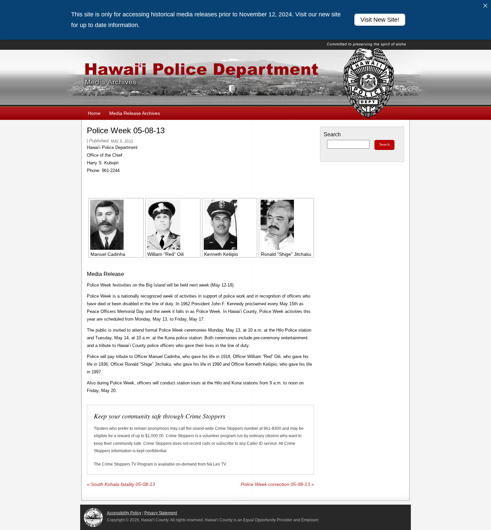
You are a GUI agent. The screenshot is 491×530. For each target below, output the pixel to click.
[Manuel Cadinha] (116, 225)
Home (94, 113)
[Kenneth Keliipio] (230, 225)
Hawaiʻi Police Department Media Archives (245, 78)
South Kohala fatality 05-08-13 (121, 484)
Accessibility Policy (124, 513)
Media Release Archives (134, 113)
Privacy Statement (160, 513)
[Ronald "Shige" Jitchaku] (286, 225)
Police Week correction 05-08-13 (277, 484)
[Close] (485, 5)
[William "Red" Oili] (173, 225)
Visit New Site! (379, 19)
